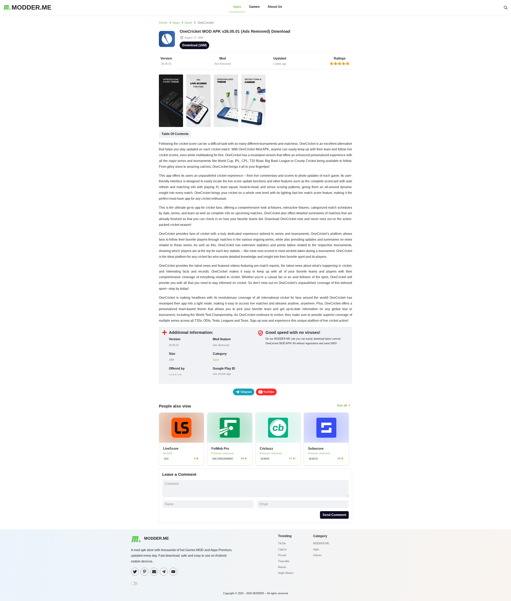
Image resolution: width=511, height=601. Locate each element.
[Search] (505, 7)
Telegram (246, 391)
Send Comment (334, 515)
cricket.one (175, 374)
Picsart (282, 555)
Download (194, 45)
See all (342, 405)
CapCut (282, 549)
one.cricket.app (222, 373)
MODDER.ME (321, 543)
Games (254, 6)
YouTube (268, 391)
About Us (275, 6)
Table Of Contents (175, 134)
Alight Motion (285, 572)
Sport (216, 359)
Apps (237, 6)
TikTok (282, 543)
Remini (282, 567)
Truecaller (283, 561)
